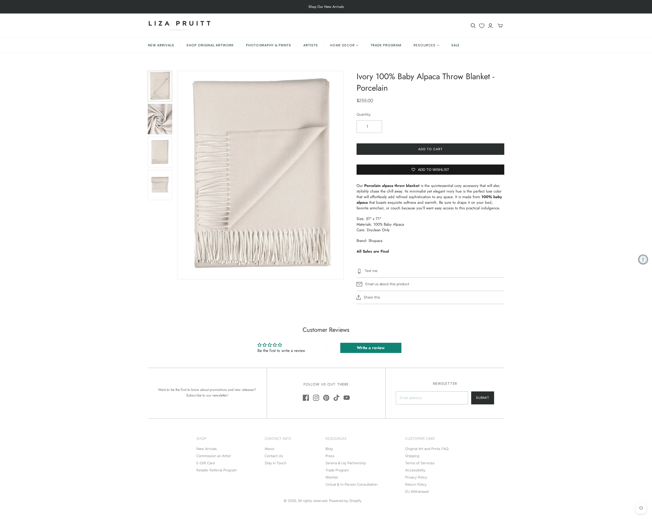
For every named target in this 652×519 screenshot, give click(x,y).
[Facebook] (306, 398)
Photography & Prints (268, 45)
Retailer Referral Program (216, 470)
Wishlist (331, 477)
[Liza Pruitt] (179, 26)
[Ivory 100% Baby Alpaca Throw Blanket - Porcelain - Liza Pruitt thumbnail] (160, 86)
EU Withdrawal (417, 491)
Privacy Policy (416, 477)
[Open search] (473, 25)
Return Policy (416, 484)
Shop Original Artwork (210, 45)
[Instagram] (316, 398)
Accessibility (415, 470)
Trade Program (386, 45)
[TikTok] (336, 398)
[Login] (490, 26)
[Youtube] (347, 398)
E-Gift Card (205, 463)
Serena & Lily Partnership (345, 463)
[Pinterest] (326, 398)
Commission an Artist (213, 456)
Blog (329, 449)
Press (329, 456)
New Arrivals (161, 45)
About (269, 449)
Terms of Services (419, 463)
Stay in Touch (276, 463)
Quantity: (364, 114)
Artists (310, 45)
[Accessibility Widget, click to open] (643, 259)
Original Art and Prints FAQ (427, 449)
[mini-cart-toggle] (500, 26)
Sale (455, 45)
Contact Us (274, 456)
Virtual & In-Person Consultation (351, 484)
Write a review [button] (371, 348)
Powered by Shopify (345, 501)
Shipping (412, 456)
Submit (482, 397)
